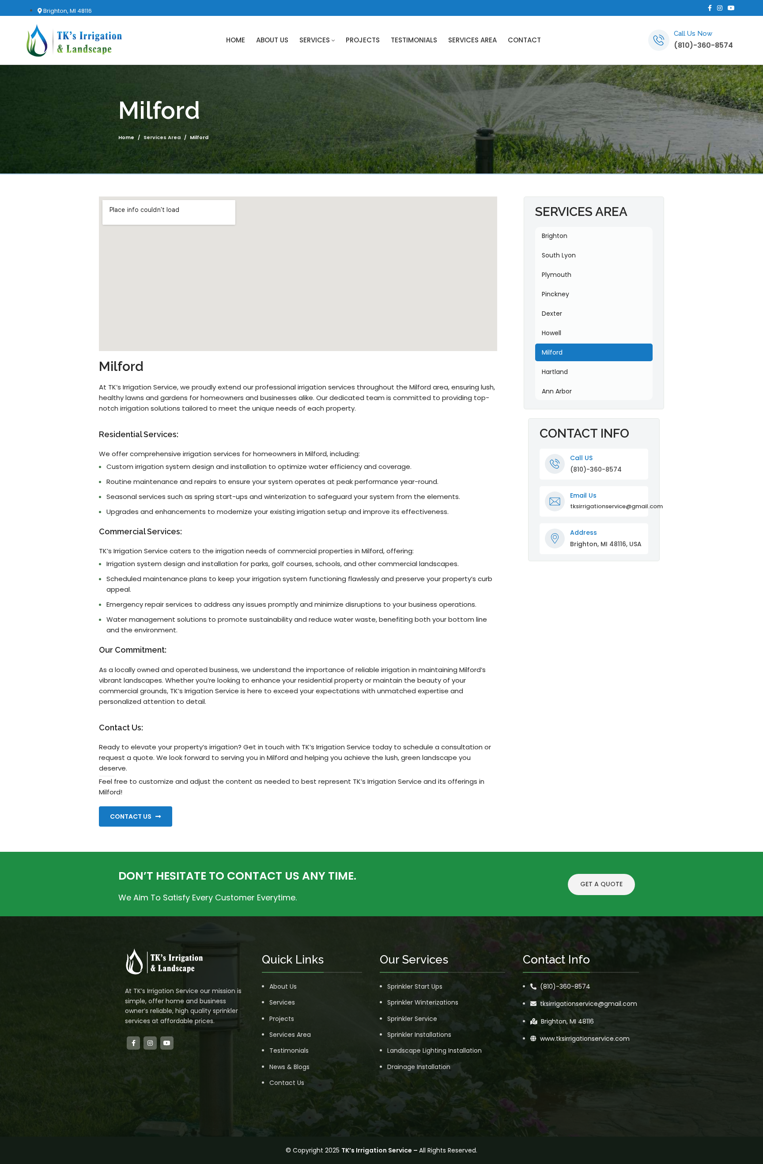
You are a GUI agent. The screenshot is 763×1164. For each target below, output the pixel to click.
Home (126, 137)
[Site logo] (74, 39)
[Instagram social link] (719, 8)
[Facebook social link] (709, 8)
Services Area (162, 137)
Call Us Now (693, 34)
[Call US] (555, 464)
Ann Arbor (557, 391)
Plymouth (556, 274)
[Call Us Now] (658, 40)
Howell (551, 333)
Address (583, 532)
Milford (552, 352)
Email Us (583, 495)
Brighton (554, 235)
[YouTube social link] (731, 8)
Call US (581, 458)
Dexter (552, 313)
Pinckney (555, 294)
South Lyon (559, 255)
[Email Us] (555, 501)
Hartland (555, 371)
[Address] (555, 538)
